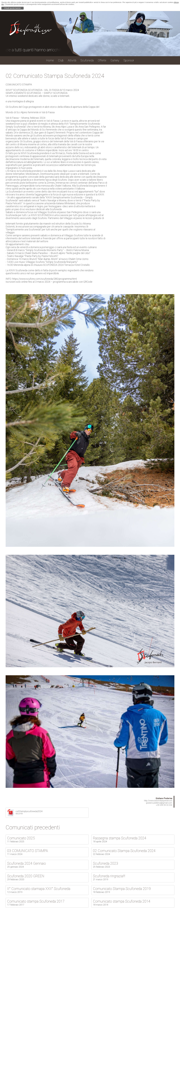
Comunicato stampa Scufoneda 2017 (36, 901)
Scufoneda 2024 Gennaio (26, 863)
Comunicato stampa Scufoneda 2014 (121, 901)
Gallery (115, 60)
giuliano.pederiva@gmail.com (159, 803)
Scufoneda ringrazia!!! (109, 876)
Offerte (102, 60)
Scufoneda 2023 (105, 863)
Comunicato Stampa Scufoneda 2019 (122, 889)
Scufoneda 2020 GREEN (25, 876)
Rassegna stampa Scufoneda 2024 (119, 838)
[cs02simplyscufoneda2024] (10, 815)
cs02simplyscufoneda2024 (29, 811)
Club (61, 60)
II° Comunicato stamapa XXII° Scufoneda (38, 889)
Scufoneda (87, 60)
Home (50, 60)
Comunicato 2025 (21, 838)
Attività (72, 60)
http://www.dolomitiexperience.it (158, 800)
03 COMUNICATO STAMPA (27, 851)
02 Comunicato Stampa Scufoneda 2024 (124, 851)
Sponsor (128, 60)
